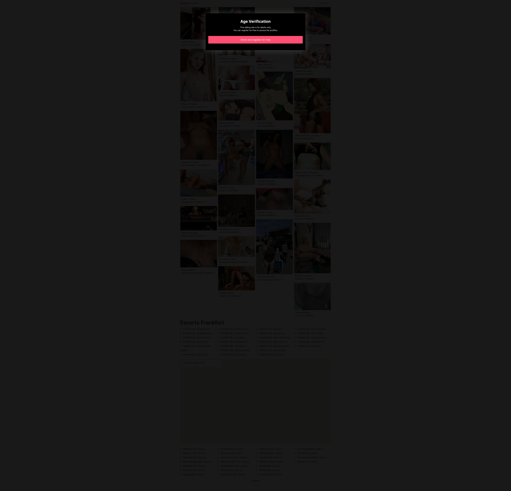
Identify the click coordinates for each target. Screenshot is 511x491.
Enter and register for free (255, 39)
